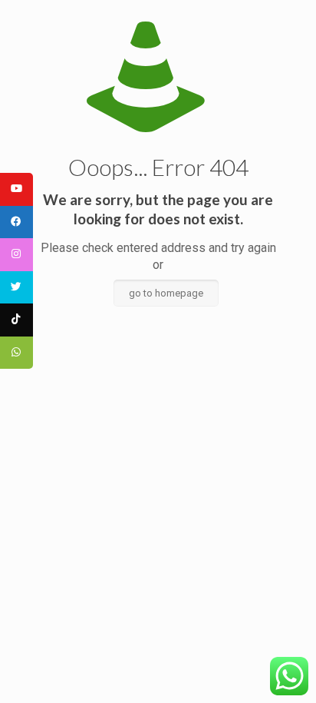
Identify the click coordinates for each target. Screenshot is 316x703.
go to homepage (166, 293)
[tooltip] (16, 189)
